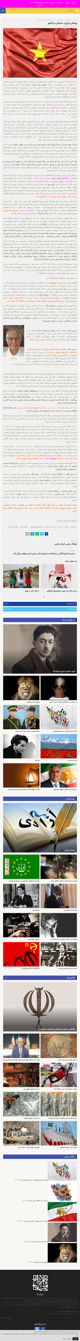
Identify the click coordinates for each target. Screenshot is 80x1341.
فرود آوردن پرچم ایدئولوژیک (36, 527)
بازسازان (66, 527)
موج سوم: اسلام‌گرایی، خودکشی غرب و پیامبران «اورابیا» (24, 881)
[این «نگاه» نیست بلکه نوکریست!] (21, 954)
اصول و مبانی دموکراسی (33, 702)
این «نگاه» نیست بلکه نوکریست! (30, 968)
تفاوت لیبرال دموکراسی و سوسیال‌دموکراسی (65, 731)
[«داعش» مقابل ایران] (21, 925)
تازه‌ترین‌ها (71, 977)
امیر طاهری (73, 527)
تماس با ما (33, 2)
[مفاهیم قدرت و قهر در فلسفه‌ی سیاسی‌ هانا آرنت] (59, 925)
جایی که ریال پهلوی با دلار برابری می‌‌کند (36, 1221)
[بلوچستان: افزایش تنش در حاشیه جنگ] (21, 1133)
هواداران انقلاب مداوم (13, 527)
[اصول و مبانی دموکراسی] (21, 688)
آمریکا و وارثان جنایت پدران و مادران (67, 1060)
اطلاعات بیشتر (66, 1339)
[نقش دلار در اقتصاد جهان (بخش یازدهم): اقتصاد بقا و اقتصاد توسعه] (21, 1046)
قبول (75, 1339)
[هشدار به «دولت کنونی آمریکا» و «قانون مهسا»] (59, 867)
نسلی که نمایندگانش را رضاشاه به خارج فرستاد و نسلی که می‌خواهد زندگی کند (44, 553)
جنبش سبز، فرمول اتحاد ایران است (67, 968)
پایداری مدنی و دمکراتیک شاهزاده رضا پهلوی (65, 789)
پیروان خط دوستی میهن (50, 527)
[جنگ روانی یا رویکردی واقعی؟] (21, 1104)
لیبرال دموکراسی (70, 10)
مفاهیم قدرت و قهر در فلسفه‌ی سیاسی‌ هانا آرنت (64, 939)
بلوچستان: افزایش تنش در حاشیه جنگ (28, 1147)
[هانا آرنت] (21, 746)
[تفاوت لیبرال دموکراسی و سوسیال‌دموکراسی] (59, 717)
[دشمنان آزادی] (40, 827)
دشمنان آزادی (69, 850)
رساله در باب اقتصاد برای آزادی (38, 1200)
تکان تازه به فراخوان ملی (70, 910)
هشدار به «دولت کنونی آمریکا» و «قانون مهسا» (64, 881)
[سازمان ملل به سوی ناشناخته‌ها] (59, 1133)
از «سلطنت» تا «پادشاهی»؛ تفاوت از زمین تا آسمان (63, 702)
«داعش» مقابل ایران (33, 939)
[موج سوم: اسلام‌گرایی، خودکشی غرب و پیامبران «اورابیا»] (21, 867)
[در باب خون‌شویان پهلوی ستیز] (21, 1075)
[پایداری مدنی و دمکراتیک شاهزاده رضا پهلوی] (59, 775)
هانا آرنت (37, 760)
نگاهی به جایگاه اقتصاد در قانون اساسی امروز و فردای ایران (23, 789)
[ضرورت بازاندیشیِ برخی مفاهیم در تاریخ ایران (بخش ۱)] (59, 1104)
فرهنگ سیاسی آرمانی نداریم (66, 544)
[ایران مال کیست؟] (59, 746)
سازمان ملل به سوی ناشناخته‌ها (68, 1147)
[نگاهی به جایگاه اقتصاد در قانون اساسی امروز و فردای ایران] (21, 775)
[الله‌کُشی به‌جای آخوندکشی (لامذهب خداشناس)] (40, 1006)
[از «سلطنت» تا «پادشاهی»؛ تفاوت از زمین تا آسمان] (59, 688)
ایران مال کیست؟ (72, 760)
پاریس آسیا (59, 527)
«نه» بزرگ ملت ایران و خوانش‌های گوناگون (62, 591)
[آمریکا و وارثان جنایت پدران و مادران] (59, 1046)
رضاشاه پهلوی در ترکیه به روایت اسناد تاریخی (27, 731)
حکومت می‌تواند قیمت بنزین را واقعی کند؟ (65, 1089)
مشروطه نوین (35, 910)
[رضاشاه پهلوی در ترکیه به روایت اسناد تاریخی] (21, 717)
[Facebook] (43, 1329)
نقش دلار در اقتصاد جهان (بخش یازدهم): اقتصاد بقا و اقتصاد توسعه (21, 1060)
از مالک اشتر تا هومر (32, 591)
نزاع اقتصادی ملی (24, 527)
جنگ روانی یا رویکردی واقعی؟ (31, 1118)
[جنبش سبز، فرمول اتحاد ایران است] (59, 954)
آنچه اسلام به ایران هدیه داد (64, 671)
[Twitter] (37, 1329)
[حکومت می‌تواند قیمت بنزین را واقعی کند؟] (59, 1075)
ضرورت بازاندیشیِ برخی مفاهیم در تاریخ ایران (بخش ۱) (62, 1118)
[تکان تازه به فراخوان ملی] (59, 896)
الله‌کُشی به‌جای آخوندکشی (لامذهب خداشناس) (56, 1029)
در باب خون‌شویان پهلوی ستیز (31, 1089)
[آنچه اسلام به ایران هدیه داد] (40, 649)
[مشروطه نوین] (21, 896)
